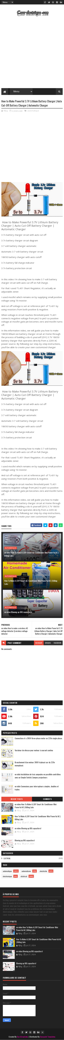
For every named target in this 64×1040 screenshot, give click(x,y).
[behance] (61, 2)
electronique (7, 876)
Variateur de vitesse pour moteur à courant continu (34, 750)
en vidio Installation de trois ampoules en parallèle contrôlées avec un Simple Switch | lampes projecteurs (38, 776)
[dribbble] (53, 2)
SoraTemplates (22, 1036)
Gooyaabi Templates (47, 1036)
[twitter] (49, 2)
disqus (48, 643)
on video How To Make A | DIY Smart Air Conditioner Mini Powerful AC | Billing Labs (31, 554)
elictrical (7, 858)
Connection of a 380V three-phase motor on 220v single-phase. (39, 738)
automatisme (26, 871)
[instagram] (57, 2)
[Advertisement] (32, 53)
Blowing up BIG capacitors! (25, 840)
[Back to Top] (42, 1032)
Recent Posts (17, 799)
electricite (43, 871)
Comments (47, 799)
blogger (38, 643)
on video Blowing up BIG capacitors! (18, 612)
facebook (57, 643)
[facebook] (45, 2)
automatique (33, 110)
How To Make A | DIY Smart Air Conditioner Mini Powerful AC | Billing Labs (30, 582)
